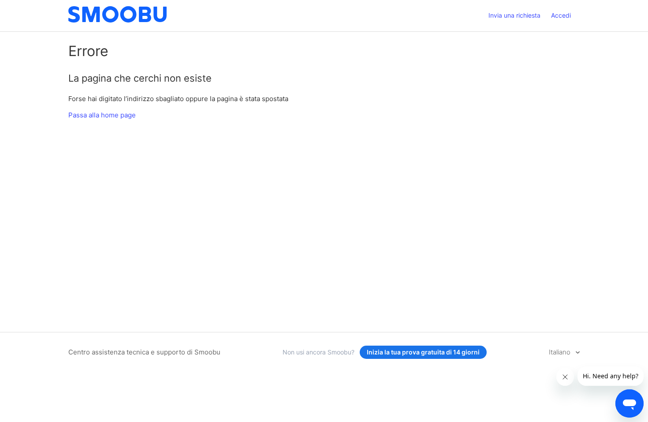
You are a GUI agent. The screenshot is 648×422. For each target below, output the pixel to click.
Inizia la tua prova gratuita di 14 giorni (423, 352)
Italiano (560, 352)
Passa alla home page (102, 115)
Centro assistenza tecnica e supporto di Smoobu (144, 352)
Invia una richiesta (514, 15)
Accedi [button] (561, 15)
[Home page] (117, 20)
